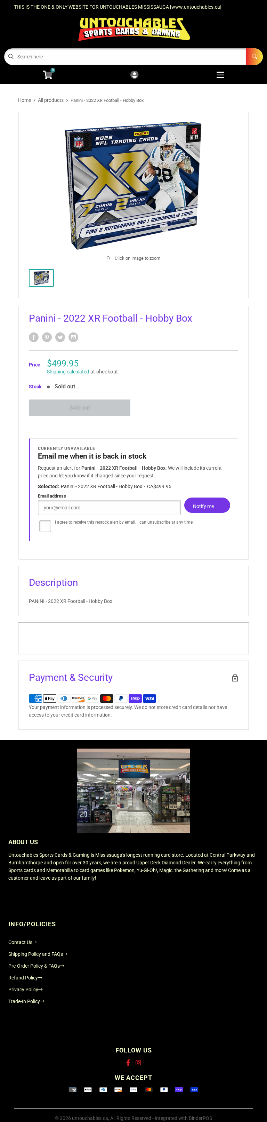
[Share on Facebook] (34, 337)
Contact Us (20, 942)
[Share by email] (73, 337)
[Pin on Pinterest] (47, 337)
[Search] (254, 56)
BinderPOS (200, 1118)
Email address (52, 496)
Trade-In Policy (24, 1001)
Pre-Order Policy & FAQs (34, 966)
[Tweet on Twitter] (60, 337)
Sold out (80, 407)
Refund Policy (23, 977)
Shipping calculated (68, 371)
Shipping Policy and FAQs (35, 954)
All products (51, 100)
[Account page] (134, 75)
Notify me (203, 506)
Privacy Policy (23, 989)
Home (24, 100)
